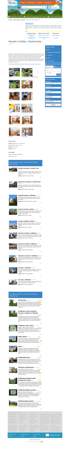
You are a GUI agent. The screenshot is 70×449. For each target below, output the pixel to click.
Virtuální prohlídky (55, 429)
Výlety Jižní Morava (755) (56, 422)
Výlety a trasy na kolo (55, 427)
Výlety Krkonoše (43, 425)
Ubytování (50, 55)
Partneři (22, 436)
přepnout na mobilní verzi (35, 439)
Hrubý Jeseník (32, 419)
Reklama (10, 436)
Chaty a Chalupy (51, 60)
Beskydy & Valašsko (34, 421)
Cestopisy (31, 36)
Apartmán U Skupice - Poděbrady (27, 233)
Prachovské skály (22, 425)
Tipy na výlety (29, 34)
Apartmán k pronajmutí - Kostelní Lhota (29, 182)
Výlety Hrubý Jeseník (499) (44, 423)
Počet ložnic (48, 86)
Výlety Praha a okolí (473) (56, 414)
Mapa (49, 49)
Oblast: (47, 95)
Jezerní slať (21, 416)
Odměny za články (24, 434)
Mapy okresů (26, 9)
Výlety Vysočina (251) (55, 421)
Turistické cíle (30, 37)
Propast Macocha (22, 419)
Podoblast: (48, 99)
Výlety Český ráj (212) (44, 417)
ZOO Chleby (55, 37)
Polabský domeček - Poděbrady (27, 195)
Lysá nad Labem (46, 35)
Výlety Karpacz (54, 425)
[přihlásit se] (58, 1)
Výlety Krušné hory (44, 427)
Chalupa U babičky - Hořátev (26, 221)
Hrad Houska (22, 429)
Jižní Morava (32, 417)
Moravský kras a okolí (34, 425)
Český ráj (31, 429)
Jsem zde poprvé (12, 434)
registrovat (58, 3)
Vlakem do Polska (12, 430)
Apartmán (11, 43)
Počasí (49, 58)
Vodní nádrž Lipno (23, 417)
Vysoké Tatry (32, 430)
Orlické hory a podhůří (34, 427)
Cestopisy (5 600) (12, 414)
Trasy (34, 34)
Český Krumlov (22, 430)
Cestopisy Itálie (12, 417)
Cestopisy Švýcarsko (13, 425)
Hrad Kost (21, 421)
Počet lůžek (48, 81)
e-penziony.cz (14, 156)
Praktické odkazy (36, 434)
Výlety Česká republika (45, 414)
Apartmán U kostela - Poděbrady (27, 244)
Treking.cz (42, 430)
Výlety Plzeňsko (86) (55, 417)
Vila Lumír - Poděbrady (24, 279)
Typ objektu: (48, 90)
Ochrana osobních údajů (56, 430)
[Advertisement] (26, 48)
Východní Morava (33, 416)
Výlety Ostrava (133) (55, 419)
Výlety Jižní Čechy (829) (45, 416)
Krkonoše (32, 422)
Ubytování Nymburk (55, 35)
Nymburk (29, 23)
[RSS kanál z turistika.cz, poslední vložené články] (42, 441)
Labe (38, 25)
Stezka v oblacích (22, 427)
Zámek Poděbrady (42, 37)
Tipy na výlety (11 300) (34, 9)
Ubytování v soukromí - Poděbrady (28, 256)
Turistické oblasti (33, 414)
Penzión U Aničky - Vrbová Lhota (27, 64)
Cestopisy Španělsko (13, 421)
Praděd (20, 422)
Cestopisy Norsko (12, 422)
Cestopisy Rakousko (13, 416)
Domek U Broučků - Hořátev (26, 209)
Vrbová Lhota (37, 64)
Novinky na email (55, 435)
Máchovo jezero (22, 414)
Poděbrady (40, 35)
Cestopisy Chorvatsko (13, 427)
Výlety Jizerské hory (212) (45, 421)
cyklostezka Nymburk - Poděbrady (48, 27)
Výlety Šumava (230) (44, 419)
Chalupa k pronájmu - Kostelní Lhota (28, 168)
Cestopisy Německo (13, 419)
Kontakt (34, 436)
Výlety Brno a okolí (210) (56, 416)
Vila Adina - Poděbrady (24, 268)
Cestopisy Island (12, 429)
